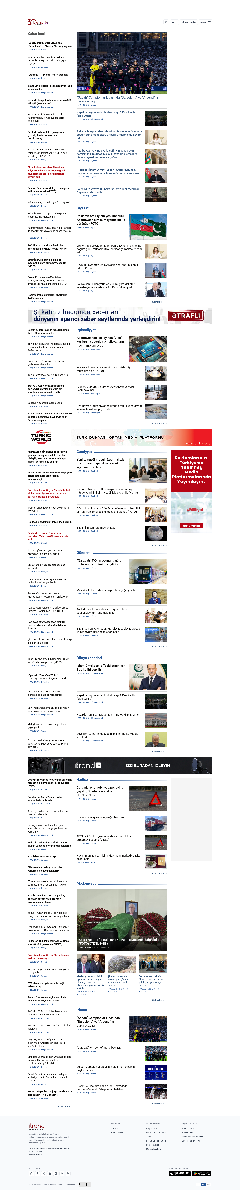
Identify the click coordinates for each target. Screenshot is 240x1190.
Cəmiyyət (84, 452)
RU (208, 1184)
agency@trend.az (35, 1155)
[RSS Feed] (68, 1173)
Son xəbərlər (116, 1128)
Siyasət (83, 208)
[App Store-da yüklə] (180, 1173)
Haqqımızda (151, 1128)
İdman (82, 1010)
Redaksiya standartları (156, 1141)
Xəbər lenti (36, 34)
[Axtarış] (166, 22)
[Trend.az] (38, 22)
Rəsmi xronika (117, 1132)
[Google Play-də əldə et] (201, 1173)
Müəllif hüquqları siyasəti (192, 1137)
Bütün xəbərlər (158, 302)
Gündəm (84, 553)
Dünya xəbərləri (89, 658)
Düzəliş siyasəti (152, 1145)
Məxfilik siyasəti (188, 1132)
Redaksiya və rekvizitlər (156, 1132)
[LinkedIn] (61, 1173)
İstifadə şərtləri (188, 1128)
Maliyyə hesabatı (153, 1149)
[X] (43, 1173)
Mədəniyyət (86, 883)
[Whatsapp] (31, 1173)
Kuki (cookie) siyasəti (191, 1141)
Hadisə (82, 779)
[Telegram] (55, 1173)
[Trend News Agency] (36, 1126)
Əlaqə (148, 1137)
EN (198, 1184)
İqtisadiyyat (86, 330)
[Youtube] (49, 1173)
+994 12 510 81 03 (36, 1152)
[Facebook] (37, 1173)
